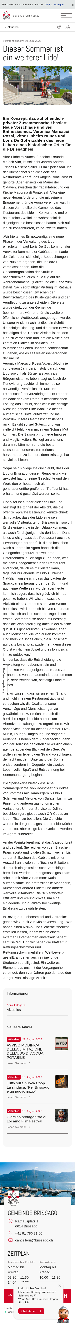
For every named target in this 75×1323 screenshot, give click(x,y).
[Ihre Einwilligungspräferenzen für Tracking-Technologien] (3, 680)
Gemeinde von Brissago (26, 15)
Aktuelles (13, 26)
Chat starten (28, 1311)
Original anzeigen (54, 4)
